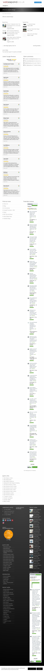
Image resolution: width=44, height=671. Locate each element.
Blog (5, 206)
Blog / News (5, 580)
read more (32, 242)
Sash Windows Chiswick (9, 494)
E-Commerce (7, 208)
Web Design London (8, 478)
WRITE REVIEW (38, 661)
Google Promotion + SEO (9, 210)
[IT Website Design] (25, 25)
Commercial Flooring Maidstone (7, 612)
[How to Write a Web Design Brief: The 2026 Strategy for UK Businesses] (31, 551)
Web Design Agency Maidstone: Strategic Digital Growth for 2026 (14, 39)
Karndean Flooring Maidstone (8, 608)
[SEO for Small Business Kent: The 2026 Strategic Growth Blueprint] (31, 526)
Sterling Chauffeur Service (8, 589)
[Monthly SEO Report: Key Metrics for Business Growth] (31, 566)
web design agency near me (9, 45)
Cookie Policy (5, 579)
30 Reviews (30, 204)
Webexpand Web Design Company (11, 483)
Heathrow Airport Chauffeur (8, 594)
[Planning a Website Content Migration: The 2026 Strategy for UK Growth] (31, 556)
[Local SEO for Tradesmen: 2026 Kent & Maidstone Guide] (31, 546)
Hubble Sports (6, 595)
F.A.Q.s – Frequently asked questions (8, 583)
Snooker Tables (7, 499)
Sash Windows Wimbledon (8, 605)
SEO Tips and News (8, 214)
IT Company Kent (6, 617)
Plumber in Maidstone (7, 599)
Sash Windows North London (10, 486)
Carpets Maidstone (6, 607)
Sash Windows (6, 602)
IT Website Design (31, 24)
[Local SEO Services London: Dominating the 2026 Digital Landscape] (31, 541)
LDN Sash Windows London (10, 484)
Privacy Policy (5, 577)
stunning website (37, 45)
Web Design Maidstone (9, 481)
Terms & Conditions (7, 576)
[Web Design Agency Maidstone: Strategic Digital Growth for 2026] (4, 38)
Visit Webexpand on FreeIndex (30, 470)
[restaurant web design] (25, 35)
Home (3, 13)
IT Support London (8, 496)
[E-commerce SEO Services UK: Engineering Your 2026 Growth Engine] (31, 531)
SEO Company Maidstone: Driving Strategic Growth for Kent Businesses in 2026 (13, 32)
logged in (10, 51)
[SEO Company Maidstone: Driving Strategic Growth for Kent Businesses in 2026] (4, 32)
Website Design (7, 218)
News (5, 212)
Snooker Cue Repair (8, 498)
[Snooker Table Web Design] (25, 30)
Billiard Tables (7, 501)
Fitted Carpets (6, 614)
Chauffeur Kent (6, 590)
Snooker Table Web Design (33, 29)
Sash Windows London (9, 493)
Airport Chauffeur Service (8, 592)
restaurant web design (32, 34)
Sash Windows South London (10, 488)
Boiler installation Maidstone (8, 600)
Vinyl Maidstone (6, 610)
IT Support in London (7, 621)
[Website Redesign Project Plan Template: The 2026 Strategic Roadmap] (31, 561)
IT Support (5, 619)
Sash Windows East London (10, 489)
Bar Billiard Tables (6, 597)
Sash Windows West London (10, 491)
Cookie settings (32, 668)
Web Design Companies (33, 209)
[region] (22, 668)
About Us (6, 203)
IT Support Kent (6, 616)
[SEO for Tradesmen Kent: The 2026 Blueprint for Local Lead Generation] (4, 25)
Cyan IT (4, 622)
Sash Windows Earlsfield (7, 603)
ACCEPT (39, 668)
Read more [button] (5, 73)
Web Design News (8, 216)
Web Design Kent (7, 479)
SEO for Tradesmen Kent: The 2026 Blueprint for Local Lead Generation (13, 25)
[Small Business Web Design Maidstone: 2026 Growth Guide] (31, 536)
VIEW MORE (32, 464)
